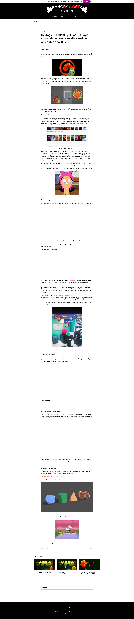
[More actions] (92, 31)
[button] (98, 21)
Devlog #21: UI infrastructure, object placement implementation (66, 551)
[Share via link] (52, 522)
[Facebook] (65, 586)
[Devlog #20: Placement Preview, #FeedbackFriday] (89, 542)
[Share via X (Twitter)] (45, 522)
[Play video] (67, 249)
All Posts (37, 22)
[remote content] (67, 208)
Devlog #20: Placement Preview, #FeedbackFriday (89, 551)
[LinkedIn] (69, 586)
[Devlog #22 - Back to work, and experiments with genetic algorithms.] (44, 542)
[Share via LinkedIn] (48, 522)
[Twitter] (67, 586)
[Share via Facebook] (42, 522)
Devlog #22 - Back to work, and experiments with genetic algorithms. (44, 551)
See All (98, 534)
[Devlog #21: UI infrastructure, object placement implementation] (67, 542)
